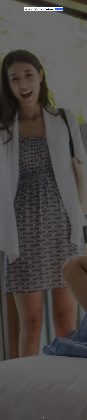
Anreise (36, 8)
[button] (70, 1)
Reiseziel (26, 8)
